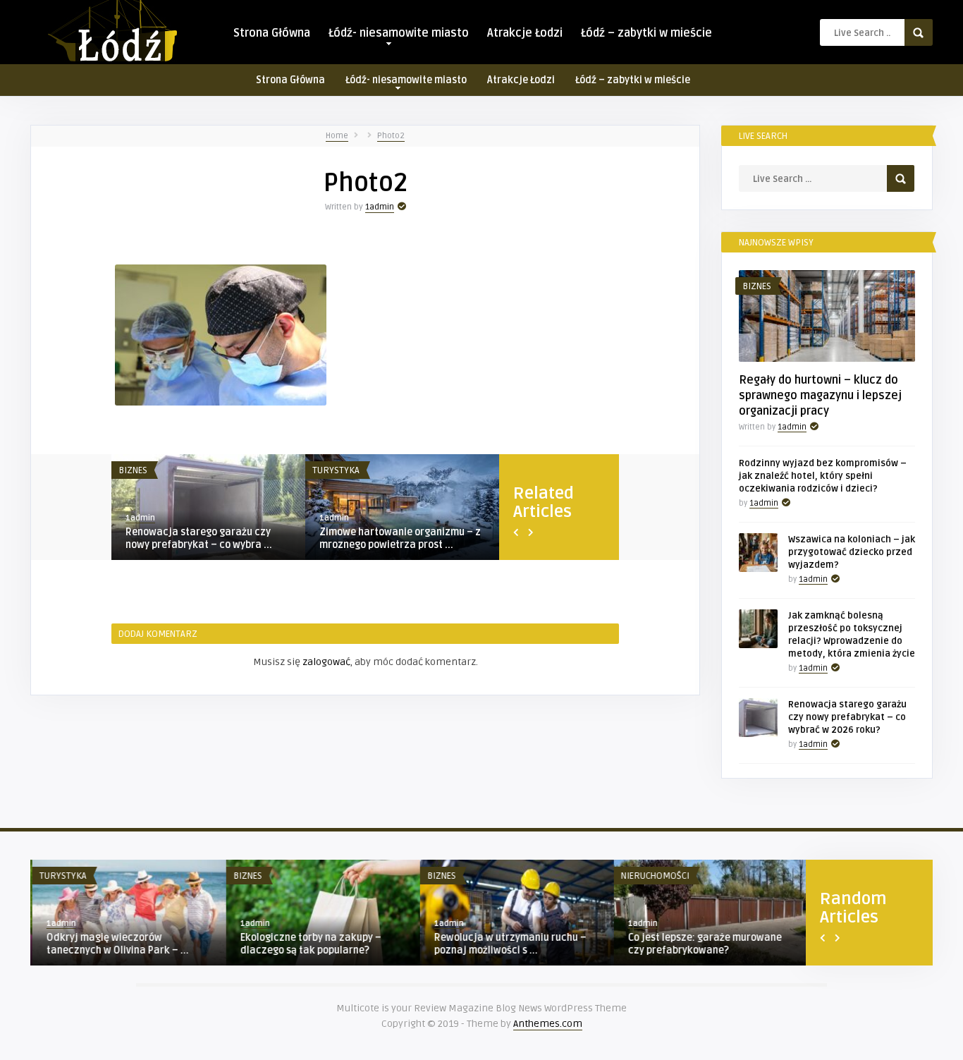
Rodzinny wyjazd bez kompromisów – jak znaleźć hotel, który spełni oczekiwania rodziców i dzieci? (823, 476)
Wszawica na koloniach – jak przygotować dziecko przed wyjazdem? (851, 552)
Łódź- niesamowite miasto (399, 33)
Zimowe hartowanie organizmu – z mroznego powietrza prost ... (400, 538)
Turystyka (336, 470)
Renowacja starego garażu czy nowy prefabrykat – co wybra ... (198, 538)
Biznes (132, 470)
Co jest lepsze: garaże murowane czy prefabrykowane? (703, 944)
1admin (379, 207)
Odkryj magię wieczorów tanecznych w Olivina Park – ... (115, 944)
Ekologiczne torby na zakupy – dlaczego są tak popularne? (308, 944)
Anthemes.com (547, 1024)
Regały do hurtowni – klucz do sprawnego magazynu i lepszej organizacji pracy (820, 395)
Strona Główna (271, 33)
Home (337, 135)
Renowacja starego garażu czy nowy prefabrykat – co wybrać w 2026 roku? (847, 717)
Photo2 (391, 135)
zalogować (326, 662)
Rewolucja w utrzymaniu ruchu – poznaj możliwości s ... (508, 944)
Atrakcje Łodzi (525, 33)
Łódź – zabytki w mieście (646, 33)
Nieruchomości (653, 876)
